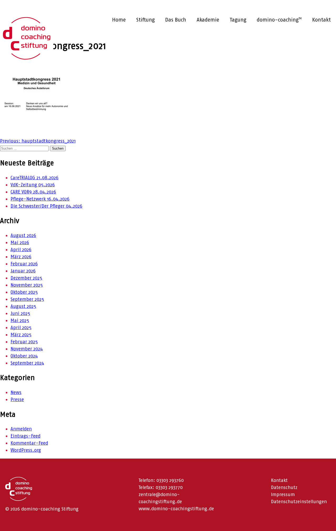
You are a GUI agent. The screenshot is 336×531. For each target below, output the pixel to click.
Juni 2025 (20, 313)
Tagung (238, 20)
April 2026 (21, 250)
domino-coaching (279, 20)
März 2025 (21, 335)
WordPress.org (25, 450)
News (16, 392)
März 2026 (21, 257)
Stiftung (145, 20)
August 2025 (23, 306)
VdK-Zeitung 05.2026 (32, 185)
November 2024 (26, 349)
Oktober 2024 (24, 356)
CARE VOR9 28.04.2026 (33, 192)
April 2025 (21, 327)
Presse (17, 399)
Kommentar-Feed (29, 443)
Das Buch (175, 20)
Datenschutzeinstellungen (299, 501)
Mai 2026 (19, 242)
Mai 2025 (19, 320)
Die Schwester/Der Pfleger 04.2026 (46, 206)
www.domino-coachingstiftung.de (176, 509)
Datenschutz (284, 487)
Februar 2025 (24, 342)
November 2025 (26, 285)
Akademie (208, 20)
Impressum (283, 494)
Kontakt (321, 20)
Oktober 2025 (24, 292)
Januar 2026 (23, 271)
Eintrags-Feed (25, 436)
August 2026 (23, 235)
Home (119, 20)
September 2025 (27, 299)
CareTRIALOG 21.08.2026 (34, 178)
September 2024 (27, 363)
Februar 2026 (24, 264)
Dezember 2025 (26, 278)
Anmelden (21, 429)
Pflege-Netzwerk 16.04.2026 (40, 199)
